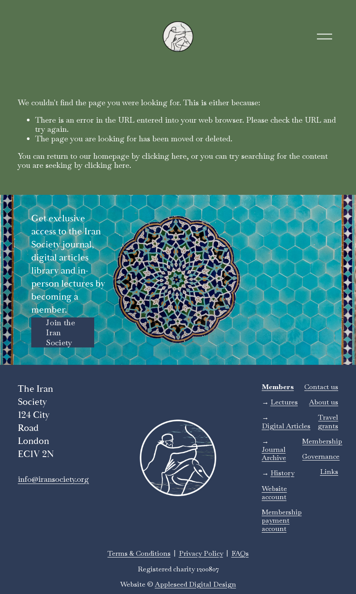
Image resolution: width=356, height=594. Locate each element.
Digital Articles (286, 426)
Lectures (284, 402)
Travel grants (328, 421)
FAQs (240, 553)
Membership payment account (282, 520)
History (282, 473)
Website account (274, 492)
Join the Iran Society (60, 332)
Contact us (321, 387)
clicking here (164, 156)
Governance (321, 456)
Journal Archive (274, 453)
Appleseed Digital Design (195, 584)
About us (323, 402)
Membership (322, 441)
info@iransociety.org (53, 479)
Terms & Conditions (139, 553)
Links (329, 471)
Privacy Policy (201, 553)
